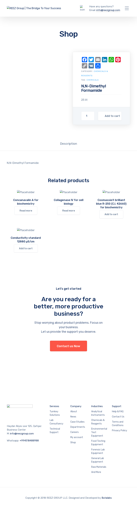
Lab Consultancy (56, 422)
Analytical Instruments (98, 413)
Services (54, 406)
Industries (97, 406)
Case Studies (77, 421)
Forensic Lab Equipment (98, 451)
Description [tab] (68, 144)
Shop (73, 442)
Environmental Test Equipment (99, 432)
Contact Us (118, 416)
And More (96, 472)
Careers (74, 432)
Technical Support (55, 430)
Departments (77, 427)
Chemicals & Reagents (98, 422)
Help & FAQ (117, 411)
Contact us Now (68, 346)
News (73, 416)
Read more (26, 210)
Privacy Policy (119, 430)
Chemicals (93, 80)
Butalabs (107, 497)
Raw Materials (98, 467)
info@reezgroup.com (108, 10)
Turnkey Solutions (55, 413)
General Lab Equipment (97, 460)
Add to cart (112, 116)
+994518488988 (29, 440)
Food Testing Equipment (98, 443)
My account (76, 437)
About (73, 411)
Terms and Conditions (117, 423)
